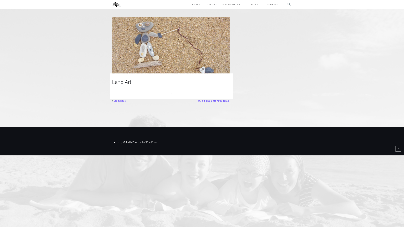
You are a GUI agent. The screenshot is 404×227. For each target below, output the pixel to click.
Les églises (119, 101)
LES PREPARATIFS (231, 4)
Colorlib (127, 142)
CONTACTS (272, 4)
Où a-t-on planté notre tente (213, 101)
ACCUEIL (196, 4)
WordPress (151, 142)
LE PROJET (211, 4)
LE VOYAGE (253, 4)
